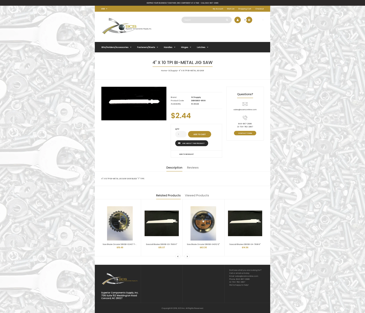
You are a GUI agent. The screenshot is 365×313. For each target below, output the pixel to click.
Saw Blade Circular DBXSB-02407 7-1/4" (121, 244)
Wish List (230, 9)
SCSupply (172, 70)
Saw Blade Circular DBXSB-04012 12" (203, 244)
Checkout (259, 9)
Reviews (193, 168)
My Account (218, 9)
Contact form (245, 133)
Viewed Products (197, 195)
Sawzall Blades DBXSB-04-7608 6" (245, 244)
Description (174, 168)
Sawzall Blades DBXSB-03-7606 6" (161, 244)
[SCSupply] (127, 35)
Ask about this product (193, 143)
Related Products (168, 195)
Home (164, 70)
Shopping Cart (244, 9)
